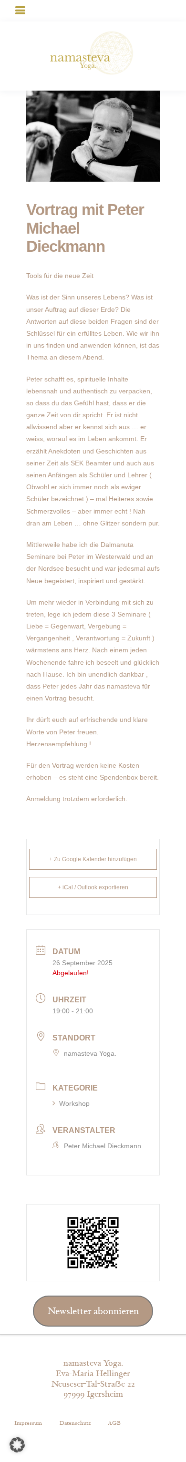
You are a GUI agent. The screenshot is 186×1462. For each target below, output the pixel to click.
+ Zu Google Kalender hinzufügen (93, 859)
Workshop (74, 1103)
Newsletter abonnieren (93, 1311)
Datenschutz (75, 1423)
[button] (17, 1445)
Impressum (28, 1423)
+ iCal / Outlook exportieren (93, 887)
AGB (114, 1423)
